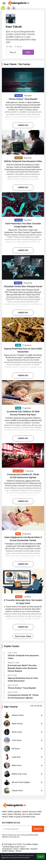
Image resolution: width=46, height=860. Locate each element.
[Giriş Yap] (14, 8)
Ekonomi (18, 158)
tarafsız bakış (7, 817)
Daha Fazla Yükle (23, 636)
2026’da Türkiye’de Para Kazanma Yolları (23, 161)
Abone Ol (38, 829)
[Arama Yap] (9, 8)
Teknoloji (18, 96)
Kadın (18, 534)
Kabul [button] (41, 857)
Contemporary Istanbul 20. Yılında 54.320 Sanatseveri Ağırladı (23, 696)
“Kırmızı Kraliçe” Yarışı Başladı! (23, 99)
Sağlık (18, 345)
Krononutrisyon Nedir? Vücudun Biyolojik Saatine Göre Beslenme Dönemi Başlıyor (22, 668)
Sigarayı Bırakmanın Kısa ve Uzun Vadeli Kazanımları (23, 679)
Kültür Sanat (18, 471)
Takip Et (12, 52)
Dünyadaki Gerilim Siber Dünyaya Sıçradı (23, 286)
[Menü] (4, 3)
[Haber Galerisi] (18, 3)
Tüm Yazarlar (36, 706)
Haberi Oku (23, 125)
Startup (19, 597)
